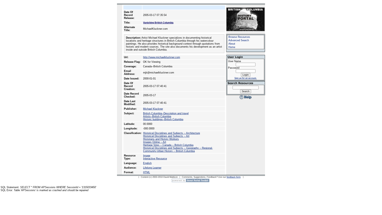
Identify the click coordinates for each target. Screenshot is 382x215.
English (147, 163)
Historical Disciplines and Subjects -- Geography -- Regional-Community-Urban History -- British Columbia (178, 149)
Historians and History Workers (161, 139)
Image (146, 155)
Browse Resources (239, 36)
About (231, 43)
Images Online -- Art (154, 142)
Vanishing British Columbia (158, 22)
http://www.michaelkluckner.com (161, 57)
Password (233, 67)
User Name (234, 61)
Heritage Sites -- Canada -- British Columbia (168, 145)
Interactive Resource (155, 158)
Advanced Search (238, 40)
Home (231, 47)
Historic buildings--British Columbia (163, 119)
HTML (146, 172)
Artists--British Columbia (157, 116)
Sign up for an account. (245, 78)
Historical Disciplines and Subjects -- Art (166, 136)
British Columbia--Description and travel (166, 113)
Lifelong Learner (152, 167)
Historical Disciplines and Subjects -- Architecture (171, 133)
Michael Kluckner (153, 108)
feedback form (234, 177)
